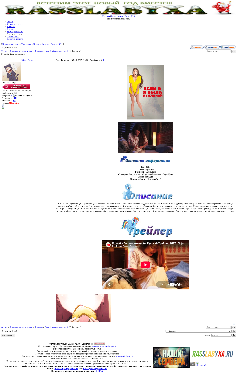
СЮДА (99, 371)
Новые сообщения (10, 44)
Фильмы (39, 51)
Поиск (54, 44)
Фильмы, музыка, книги (21, 51)
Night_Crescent (28, 60)
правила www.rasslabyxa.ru (103, 346)
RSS (133, 16)
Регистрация (117, 16)
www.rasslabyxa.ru (124, 356)
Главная (106, 16)
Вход (127, 16)
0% (14, 100)
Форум (4, 51)
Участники (26, 44)
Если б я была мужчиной (56, 51)
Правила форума (41, 44)
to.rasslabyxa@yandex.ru (66, 368)
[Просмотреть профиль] (3, 106)
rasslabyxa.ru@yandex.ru (95, 368)
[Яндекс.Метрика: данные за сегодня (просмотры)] (201, 364)
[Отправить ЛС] (3, 108)
